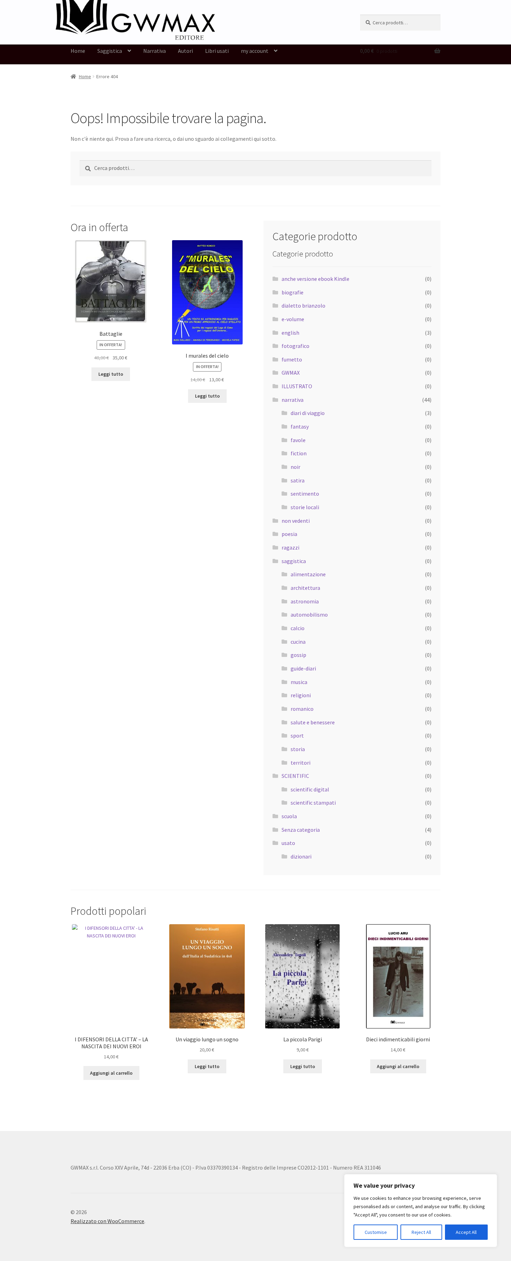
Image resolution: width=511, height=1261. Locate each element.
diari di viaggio (308, 412)
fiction (299, 453)
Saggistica (109, 50)
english (290, 332)
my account (254, 50)
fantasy (300, 426)
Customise (376, 1232)
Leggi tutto (110, 374)
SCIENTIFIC (295, 775)
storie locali (305, 507)
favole (298, 440)
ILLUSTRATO (297, 386)
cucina (298, 641)
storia (298, 749)
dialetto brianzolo (303, 305)
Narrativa (154, 50)
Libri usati (217, 50)
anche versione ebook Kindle (315, 278)
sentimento (305, 493)
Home (78, 50)
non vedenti (296, 520)
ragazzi (290, 547)
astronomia (305, 601)
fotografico (295, 345)
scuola (289, 816)
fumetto (292, 359)
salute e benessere (313, 722)
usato (288, 842)
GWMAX (291, 372)
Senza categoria (301, 829)
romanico (302, 708)
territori (300, 762)
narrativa (292, 399)
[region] (420, 1210)
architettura (305, 587)
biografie (292, 292)
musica (299, 681)
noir (295, 466)
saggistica (294, 561)
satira (298, 480)
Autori (185, 50)
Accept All (466, 1232)
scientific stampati (313, 802)
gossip (298, 654)
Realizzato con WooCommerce (107, 1221)
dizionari (301, 856)
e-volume (293, 319)
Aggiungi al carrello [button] (111, 1073)
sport (297, 735)
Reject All (421, 1232)
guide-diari (303, 668)
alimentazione (308, 574)
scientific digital (310, 789)
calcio (298, 628)
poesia (289, 533)
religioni (301, 695)
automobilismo (309, 614)
